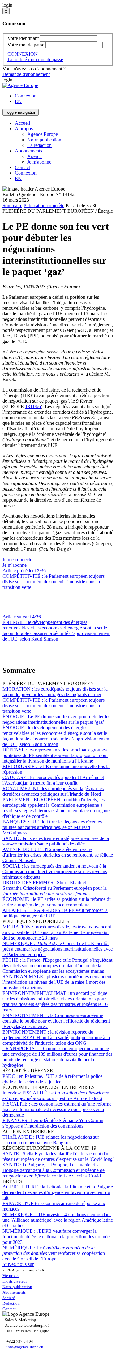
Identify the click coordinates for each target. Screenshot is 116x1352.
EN (18, 101)
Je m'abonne (39, 161)
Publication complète (44, 205)
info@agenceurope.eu (24, 1347)
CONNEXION (22, 54)
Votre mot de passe (25, 44)
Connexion (26, 95)
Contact (22, 167)
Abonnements (14, 1292)
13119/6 (33, 406)
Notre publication (44, 139)
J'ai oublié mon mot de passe (35, 59)
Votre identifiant (23, 38)
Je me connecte (17, 559)
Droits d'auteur (14, 1281)
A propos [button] (24, 128)
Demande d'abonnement (26, 74)
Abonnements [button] (28, 150)
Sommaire (12, 205)
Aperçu (34, 156)
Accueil (22, 123)
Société (8, 1297)
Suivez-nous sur (18, 1264)
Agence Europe (42, 134)
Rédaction (11, 1303)
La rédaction (39, 145)
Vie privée (10, 1275)
